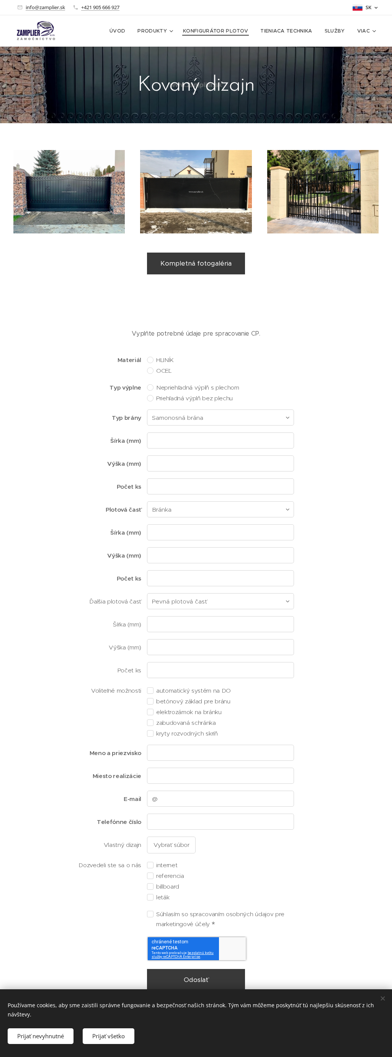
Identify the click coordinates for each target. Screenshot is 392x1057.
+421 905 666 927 (100, 7)
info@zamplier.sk (45, 7)
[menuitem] (119, 31)
